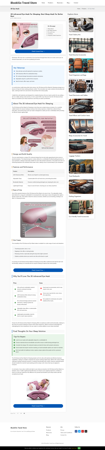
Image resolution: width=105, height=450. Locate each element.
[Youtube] (82, 431)
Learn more (74, 448)
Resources (60, 3)
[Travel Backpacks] (81, 166)
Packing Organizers (75, 196)
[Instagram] (86, 431)
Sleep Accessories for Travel (78, 136)
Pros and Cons (51, 32)
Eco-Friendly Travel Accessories (79, 217)
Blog (68, 3)
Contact (76, 3)
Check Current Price (37, 51)
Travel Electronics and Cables (78, 95)
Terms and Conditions (66, 432)
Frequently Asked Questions (54, 35)
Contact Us (63, 435)
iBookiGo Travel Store (18, 428)
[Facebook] (76, 431)
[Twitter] (79, 431)
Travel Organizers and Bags (77, 75)
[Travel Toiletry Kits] (81, 25)
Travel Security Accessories (77, 55)
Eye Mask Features (52, 30)
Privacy (62, 430)
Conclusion (50, 33)
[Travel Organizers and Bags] (81, 65)
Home (43, 3)
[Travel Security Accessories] (81, 45)
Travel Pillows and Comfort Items (79, 115)
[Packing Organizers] (81, 186)
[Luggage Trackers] (81, 146)
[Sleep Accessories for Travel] (81, 126)
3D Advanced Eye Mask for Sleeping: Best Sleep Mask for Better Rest (36, 15)
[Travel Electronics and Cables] (81, 85)
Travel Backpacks (74, 176)
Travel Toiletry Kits (74, 35)
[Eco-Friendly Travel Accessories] (81, 207)
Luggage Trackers (74, 156)
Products (50, 3)
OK (79, 448)
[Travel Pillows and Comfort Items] (81, 105)
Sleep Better (51, 29)
